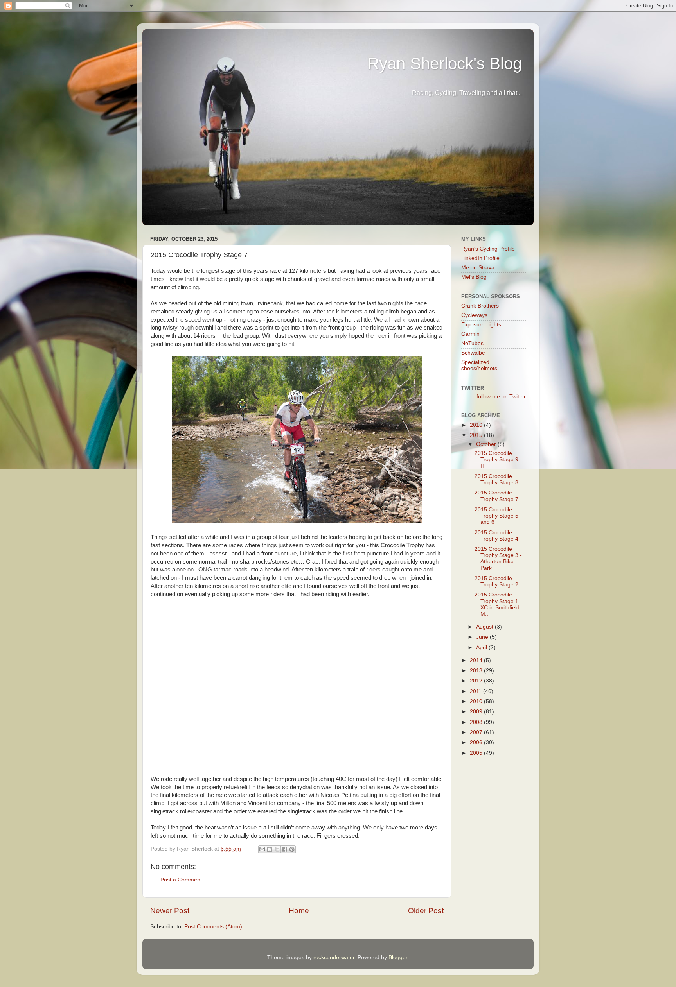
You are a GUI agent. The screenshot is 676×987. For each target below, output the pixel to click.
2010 (477, 701)
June (483, 637)
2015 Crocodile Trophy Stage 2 (496, 581)
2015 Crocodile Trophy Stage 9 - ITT (498, 459)
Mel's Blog (474, 277)
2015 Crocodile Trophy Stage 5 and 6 (496, 516)
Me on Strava (477, 267)
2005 (477, 753)
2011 (476, 691)
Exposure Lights (481, 325)
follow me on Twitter (501, 396)
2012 (477, 681)
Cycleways (474, 315)
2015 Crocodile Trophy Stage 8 (496, 479)
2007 (477, 732)
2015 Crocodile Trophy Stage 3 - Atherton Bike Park (498, 558)
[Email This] (262, 849)
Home (299, 910)
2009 (477, 712)
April (482, 647)
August (485, 627)
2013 (477, 671)
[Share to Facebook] (284, 849)
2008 (477, 722)
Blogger (397, 957)
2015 (477, 435)
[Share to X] (277, 849)
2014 (477, 660)
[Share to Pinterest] (292, 849)
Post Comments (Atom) (213, 927)
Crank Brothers (480, 306)
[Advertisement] (510, 818)
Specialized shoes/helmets (479, 365)
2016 (477, 425)
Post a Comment (181, 880)
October (487, 444)
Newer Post (169, 910)
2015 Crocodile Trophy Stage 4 (496, 536)
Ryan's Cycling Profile (488, 249)
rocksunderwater (333, 957)
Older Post (426, 910)
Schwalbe (473, 353)
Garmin (470, 334)
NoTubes (472, 343)
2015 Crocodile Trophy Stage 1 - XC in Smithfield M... (498, 604)
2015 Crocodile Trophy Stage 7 (496, 496)
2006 (477, 742)
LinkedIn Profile (480, 258)
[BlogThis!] (269, 849)
